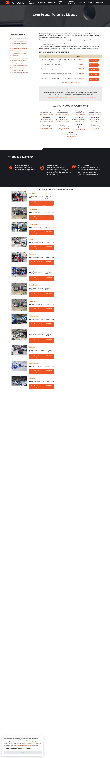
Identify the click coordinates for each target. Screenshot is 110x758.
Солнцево (62, 117)
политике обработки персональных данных (27, 745)
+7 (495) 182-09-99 (95, 114)
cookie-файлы (30, 741)
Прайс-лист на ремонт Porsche (70, 82)
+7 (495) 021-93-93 (46, 121)
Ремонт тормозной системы (19, 65)
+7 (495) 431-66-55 (79, 114)
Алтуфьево (46, 111)
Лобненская (62, 111)
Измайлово (95, 117)
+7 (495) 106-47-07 (95, 121)
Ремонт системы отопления (19, 43)
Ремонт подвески (16, 67)
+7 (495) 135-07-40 (46, 114)
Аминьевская (46, 125)
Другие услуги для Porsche (17, 34)
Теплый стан (79, 117)
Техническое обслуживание (19, 48)
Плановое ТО (61, 2)
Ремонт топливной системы (19, 41)
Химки (95, 111)
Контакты (99, 2)
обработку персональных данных (32, 743)
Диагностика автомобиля (18, 46)
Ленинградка (79, 111)
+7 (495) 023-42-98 (70, 136)
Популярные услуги (71, 2)
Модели (40, 2)
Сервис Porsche (31, 2)
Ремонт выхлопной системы (19, 60)
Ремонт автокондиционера (19, 53)
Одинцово (79, 124)
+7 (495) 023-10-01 (79, 121)
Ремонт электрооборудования (20, 58)
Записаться (93, 60)
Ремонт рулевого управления (20, 63)
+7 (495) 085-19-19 (95, 129)
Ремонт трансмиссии (17, 70)
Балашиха (46, 117)
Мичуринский (95, 125)
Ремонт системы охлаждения (20, 38)
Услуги (50, 2)
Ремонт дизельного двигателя (20, 72)
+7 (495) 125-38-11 (46, 129)
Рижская (70, 132)
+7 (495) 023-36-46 (79, 129)
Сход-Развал (15, 55)
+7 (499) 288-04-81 (62, 129)
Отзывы (90, 2)
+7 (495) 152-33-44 (62, 121)
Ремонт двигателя (17, 50)
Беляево (62, 125)
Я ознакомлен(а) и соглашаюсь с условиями (18, 748)
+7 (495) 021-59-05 (62, 114)
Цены (80, 2)
